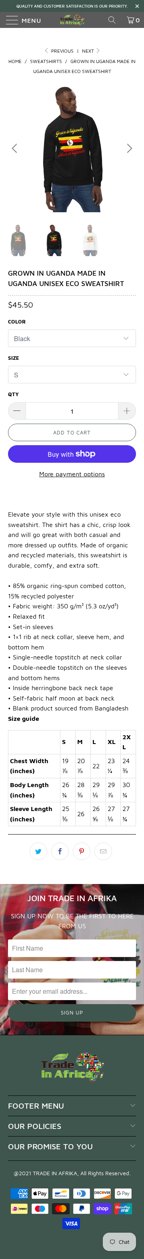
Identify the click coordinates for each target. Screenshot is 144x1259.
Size (13, 358)
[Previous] (16, 148)
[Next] (128, 148)
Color (17, 321)
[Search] (115, 20)
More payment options (72, 474)
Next (88, 51)
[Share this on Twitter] (38, 851)
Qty (13, 394)
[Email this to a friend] (103, 851)
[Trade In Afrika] (72, 20)
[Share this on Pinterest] (81, 851)
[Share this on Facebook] (60, 851)
